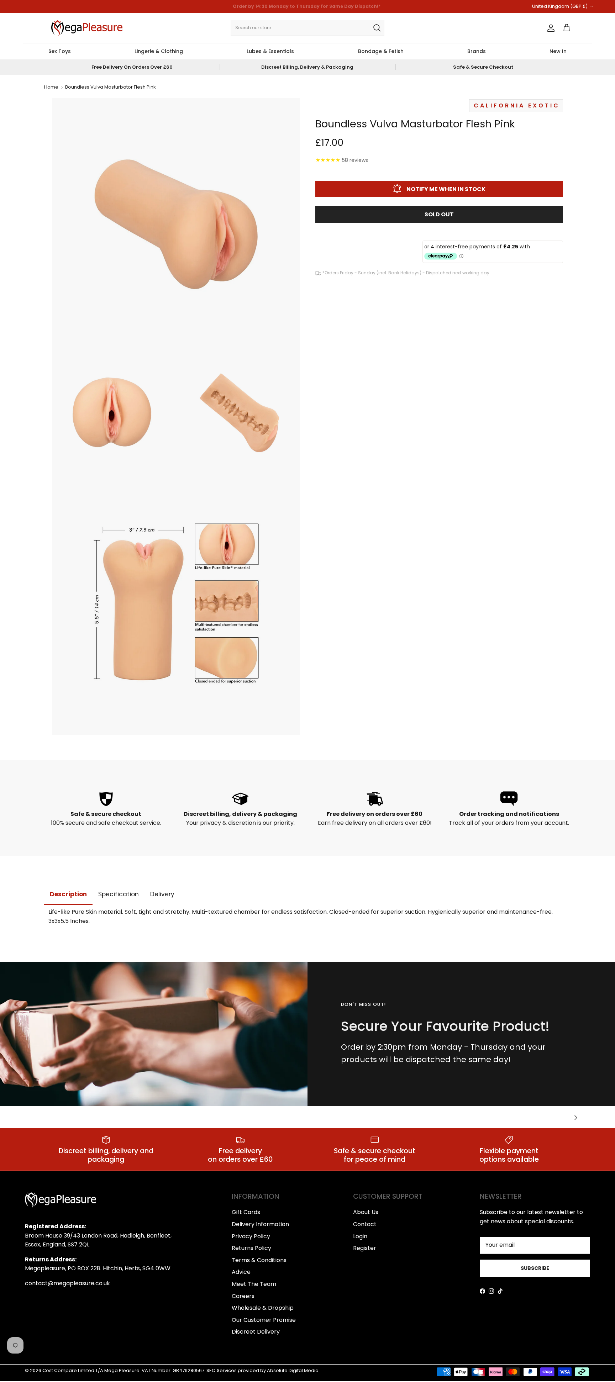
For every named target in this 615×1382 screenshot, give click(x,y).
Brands (476, 51)
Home (51, 87)
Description (68, 894)
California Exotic (517, 105)
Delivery (162, 894)
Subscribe (535, 1268)
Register (364, 1248)
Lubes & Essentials (270, 51)
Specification (118, 894)
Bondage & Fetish (381, 51)
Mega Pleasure (122, 1370)
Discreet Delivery (256, 1332)
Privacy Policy (251, 1236)
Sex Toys (59, 51)
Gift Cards (246, 1212)
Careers (243, 1296)
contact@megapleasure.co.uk (67, 1283)
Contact (365, 1224)
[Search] (377, 27)
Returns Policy (251, 1248)
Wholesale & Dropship (263, 1308)
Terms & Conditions (259, 1260)
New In (558, 51)
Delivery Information (260, 1224)
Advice (241, 1272)
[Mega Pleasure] (86, 28)
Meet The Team (254, 1284)
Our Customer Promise (264, 1320)
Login (360, 1236)
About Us (365, 1212)
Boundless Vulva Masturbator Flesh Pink (110, 87)
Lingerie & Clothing (159, 51)
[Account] (549, 28)
